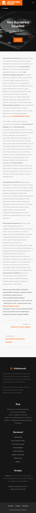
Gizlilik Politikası (18, 451)
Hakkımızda (18, 437)
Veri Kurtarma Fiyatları (18, 412)
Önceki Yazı (26, 324)
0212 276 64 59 (20, 486)
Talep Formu (18, 458)
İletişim (18, 462)
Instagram (25, 506)
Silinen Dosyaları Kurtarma (18, 415)
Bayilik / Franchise (18, 455)
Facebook (10, 506)
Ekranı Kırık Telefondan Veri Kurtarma (18, 417)
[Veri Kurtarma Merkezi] (11, 3)
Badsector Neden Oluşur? (20, 327)
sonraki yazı (10, 336)
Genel (18, 40)
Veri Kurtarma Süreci (18, 441)
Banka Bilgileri (18, 448)
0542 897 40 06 (20, 489)
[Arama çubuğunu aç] (33, 3)
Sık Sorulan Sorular (18, 444)
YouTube (17, 506)
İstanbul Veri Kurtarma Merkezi (18, 409)
